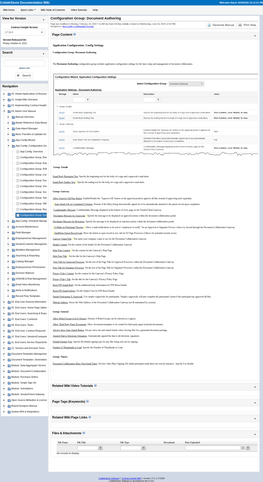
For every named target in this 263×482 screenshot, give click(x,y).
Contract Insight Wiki (131, 478)
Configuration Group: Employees (37, 163)
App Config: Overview (31, 151)
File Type (124, 442)
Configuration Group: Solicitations (37, 197)
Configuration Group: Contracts (36, 174)
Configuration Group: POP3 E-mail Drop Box (43, 169)
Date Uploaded (192, 442)
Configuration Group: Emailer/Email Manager (43, 157)
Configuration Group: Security (35, 192)
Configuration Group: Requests (36, 209)
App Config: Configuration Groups (78, 26)
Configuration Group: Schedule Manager (41, 186)
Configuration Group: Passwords (37, 180)
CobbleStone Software (109, 478)
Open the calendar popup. (243, 448)
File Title (81, 442)
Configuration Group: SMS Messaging (40, 203)
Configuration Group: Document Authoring (42, 215)
